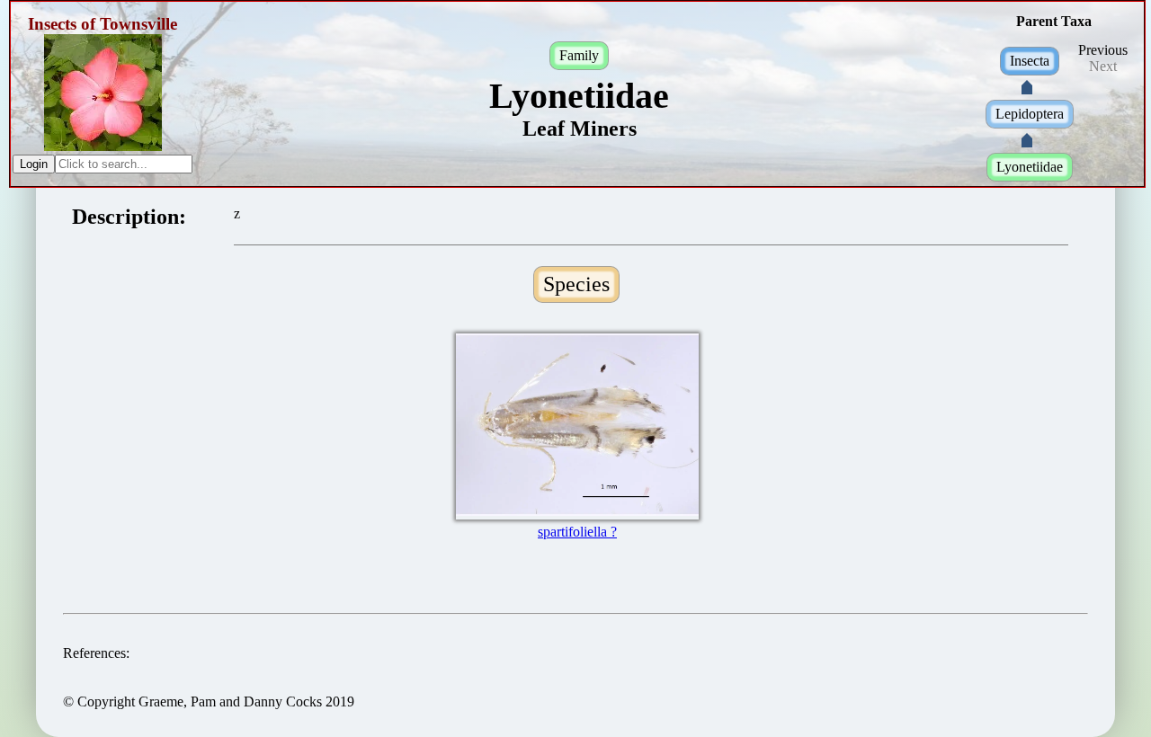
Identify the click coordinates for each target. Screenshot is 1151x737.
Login (34, 164)
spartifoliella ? (577, 531)
